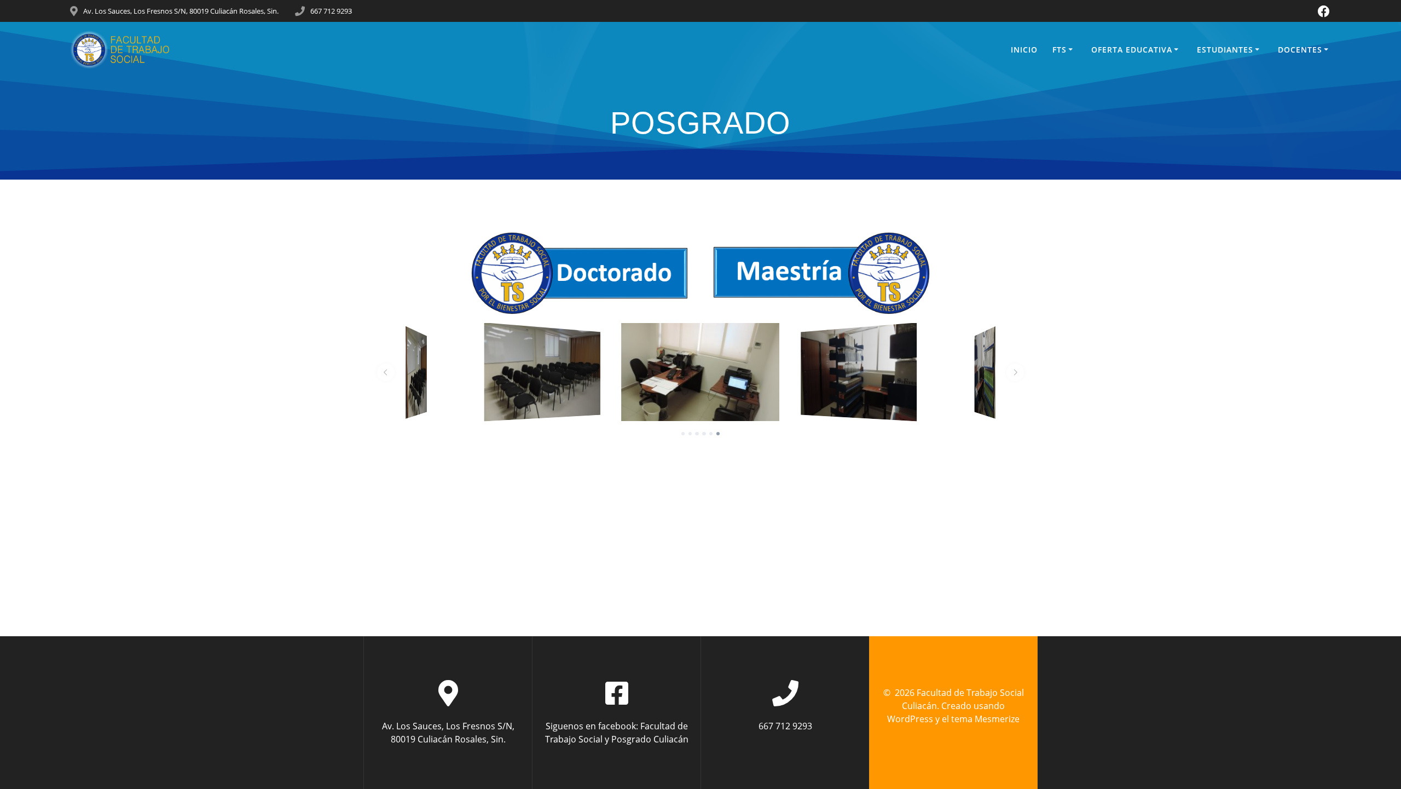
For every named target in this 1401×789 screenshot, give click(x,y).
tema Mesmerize (985, 719)
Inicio (1024, 49)
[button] (386, 372)
